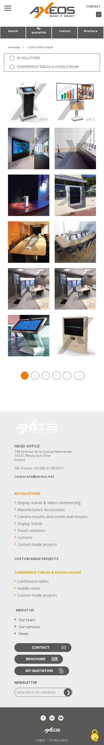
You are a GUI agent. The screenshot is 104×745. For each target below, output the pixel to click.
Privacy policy (58, 740)
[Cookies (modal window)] (94, 736)
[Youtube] (60, 718)
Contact (93, 6)
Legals (40, 740)
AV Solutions (28, 58)
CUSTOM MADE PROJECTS (36, 558)
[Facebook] (43, 718)
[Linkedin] (52, 718)
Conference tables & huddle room (48, 67)
